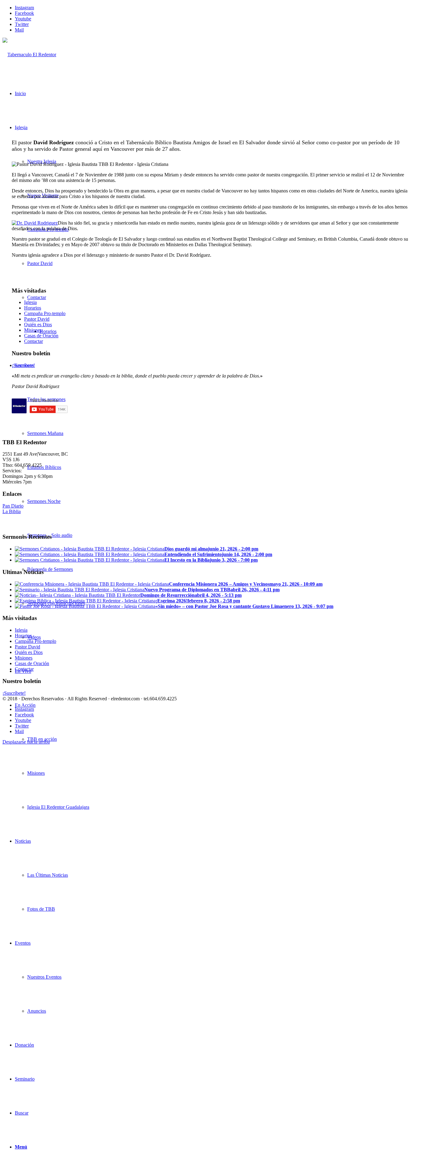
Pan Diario (12, 505)
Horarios (32, 307)
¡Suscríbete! (23, 365)
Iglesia (30, 302)
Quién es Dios (38, 324)
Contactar (33, 341)
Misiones (33, 330)
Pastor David (36, 319)
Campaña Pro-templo (44, 313)
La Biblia (11, 511)
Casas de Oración (41, 335)
